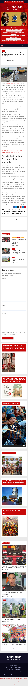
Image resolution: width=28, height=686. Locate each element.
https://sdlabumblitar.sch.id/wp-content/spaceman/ (11, 681)
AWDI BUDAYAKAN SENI (16, 667)
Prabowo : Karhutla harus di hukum (11, 619)
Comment (4, 278)
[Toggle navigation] (22, 45)
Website (4, 322)
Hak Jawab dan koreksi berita (9, 671)
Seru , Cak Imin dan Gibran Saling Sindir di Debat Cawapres (18, 211)
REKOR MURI (13, 34)
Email (4, 313)
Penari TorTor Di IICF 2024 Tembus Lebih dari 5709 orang (13, 32)
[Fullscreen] (24, 446)
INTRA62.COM (14, 7)
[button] (25, 45)
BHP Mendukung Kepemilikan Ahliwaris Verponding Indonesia (13, 40)
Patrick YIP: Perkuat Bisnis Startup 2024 (6, 211)
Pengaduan (6, 674)
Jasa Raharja (16, 83)
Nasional (14, 237)
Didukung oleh (12, 665)
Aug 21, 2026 (6, 648)
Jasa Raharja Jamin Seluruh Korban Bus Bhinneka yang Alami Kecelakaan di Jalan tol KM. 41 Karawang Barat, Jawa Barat (13, 150)
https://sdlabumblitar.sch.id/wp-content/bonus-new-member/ (13, 678)
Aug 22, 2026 (15, 262)
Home (7, 667)
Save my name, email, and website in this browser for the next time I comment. (13, 333)
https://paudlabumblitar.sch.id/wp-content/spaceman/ (12, 684)
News (19, 237)
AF (9, 59)
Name (4, 305)
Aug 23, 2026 (15, 245)
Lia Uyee (13, 648)
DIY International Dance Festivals (13, 669)
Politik (22, 237)
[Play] (4, 446)
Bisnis (4, 625)
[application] (14, 426)
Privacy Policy (14, 674)
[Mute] (22, 446)
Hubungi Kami (20, 671)
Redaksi (21, 674)
